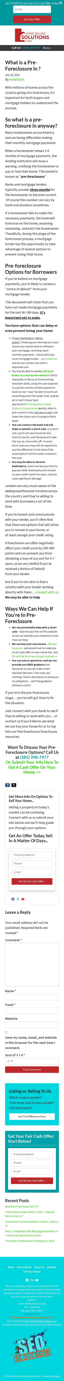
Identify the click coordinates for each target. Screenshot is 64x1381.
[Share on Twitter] (13, 785)
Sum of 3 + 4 (15, 1055)
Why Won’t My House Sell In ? (22, 1206)
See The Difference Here (32, 1116)
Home (11, 1267)
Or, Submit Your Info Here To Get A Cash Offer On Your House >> (32, 767)
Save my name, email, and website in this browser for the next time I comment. (31, 1042)
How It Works (24, 1267)
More (46, 48)
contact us (51, 359)
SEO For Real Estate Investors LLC (41, 1321)
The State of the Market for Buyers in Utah (29, 1241)
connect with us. (47, 592)
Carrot (57, 1376)
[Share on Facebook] (7, 785)
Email (10, 1005)
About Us (39, 1267)
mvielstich (16, 79)
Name (10, 991)
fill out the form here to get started (33, 656)
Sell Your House (32, 1271)
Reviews (51, 1267)
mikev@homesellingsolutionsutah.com (32, 1317)
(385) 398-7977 (31, 48)
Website (11, 1018)
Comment (13, 940)
